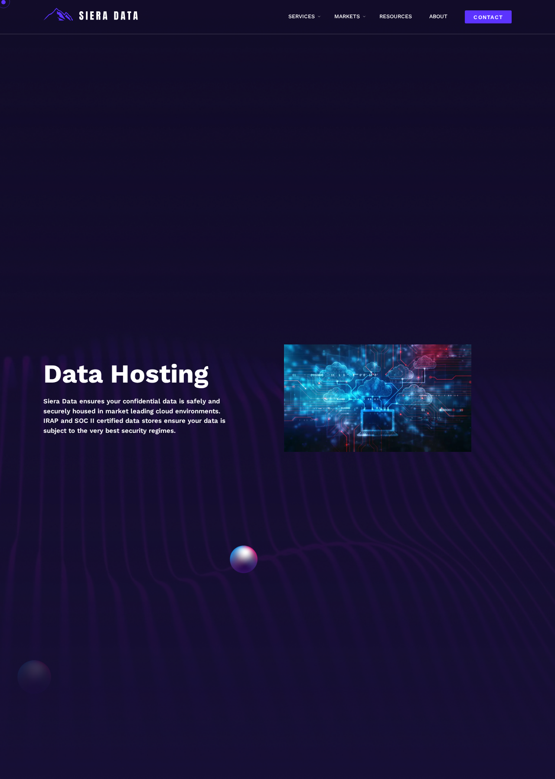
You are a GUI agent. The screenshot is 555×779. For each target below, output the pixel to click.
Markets (347, 16)
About (438, 16)
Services (301, 16)
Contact (488, 17)
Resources (395, 16)
